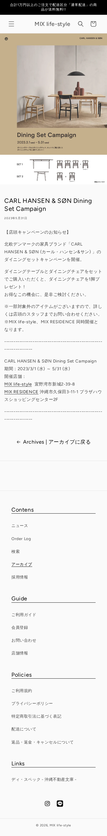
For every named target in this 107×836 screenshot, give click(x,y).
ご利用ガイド (24, 614)
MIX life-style (18, 384)
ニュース (19, 525)
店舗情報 (19, 653)
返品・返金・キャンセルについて (42, 742)
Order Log (21, 538)
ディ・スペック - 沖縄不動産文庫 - (43, 779)
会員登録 (19, 627)
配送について (24, 729)
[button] (11, 24)
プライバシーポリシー (32, 703)
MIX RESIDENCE (21, 391)
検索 (15, 551)
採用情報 (19, 577)
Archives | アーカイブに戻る (57, 442)
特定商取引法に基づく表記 (36, 716)
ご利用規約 (21, 690)
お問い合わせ (24, 640)
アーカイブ (21, 564)
